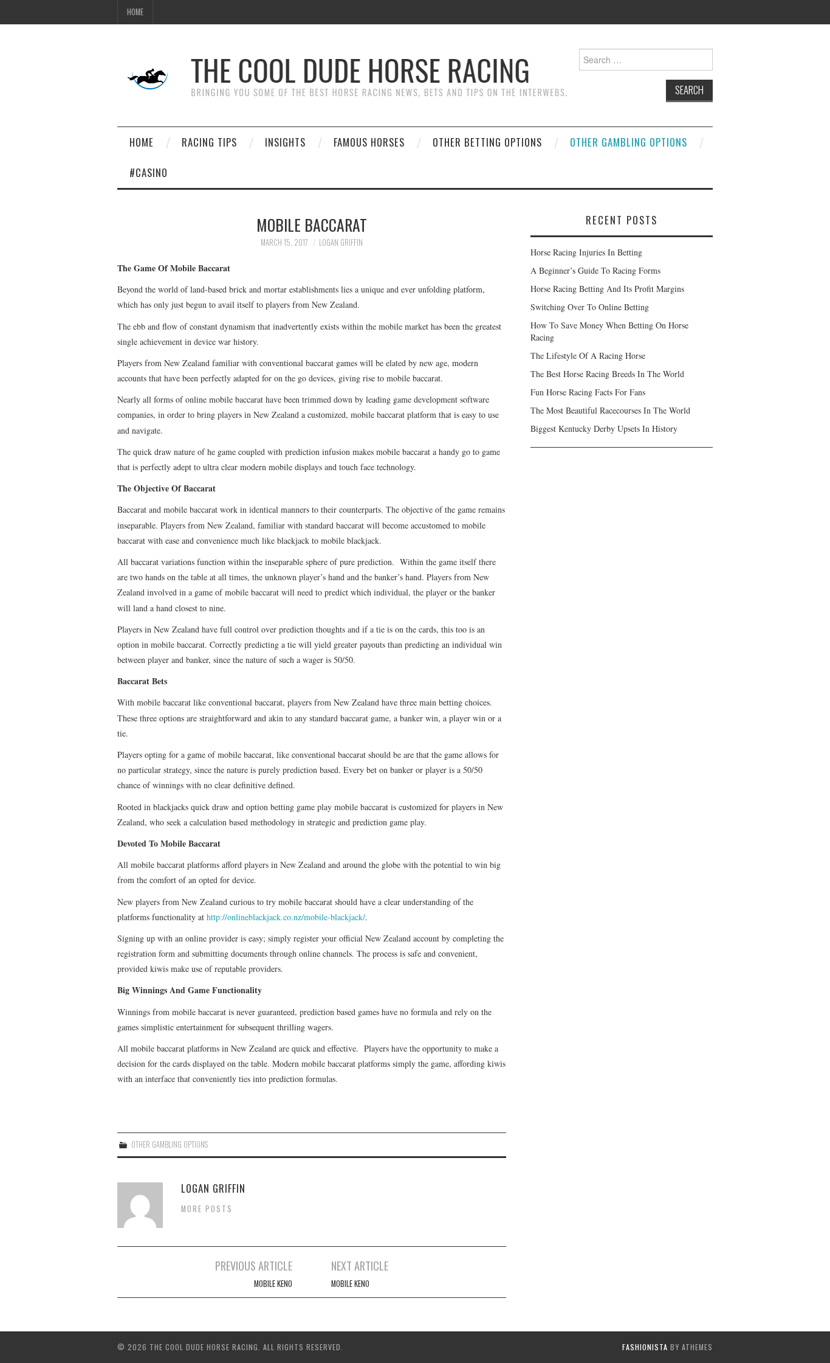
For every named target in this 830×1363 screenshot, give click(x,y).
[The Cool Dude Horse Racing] (344, 77)
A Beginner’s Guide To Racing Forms (595, 270)
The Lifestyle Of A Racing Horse (587, 355)
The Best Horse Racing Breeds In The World (607, 374)
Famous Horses (369, 142)
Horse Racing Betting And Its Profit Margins (607, 288)
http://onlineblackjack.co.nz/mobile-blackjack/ (286, 917)
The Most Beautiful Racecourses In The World (610, 410)
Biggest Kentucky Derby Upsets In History (603, 428)
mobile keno (273, 1283)
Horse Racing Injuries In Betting (586, 252)
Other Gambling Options (628, 142)
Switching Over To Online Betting (589, 307)
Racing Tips (209, 142)
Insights (285, 142)
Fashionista (645, 1347)
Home (135, 12)
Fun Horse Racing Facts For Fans (587, 392)
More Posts (207, 1209)
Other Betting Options (487, 142)
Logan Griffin (341, 242)
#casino (148, 172)
